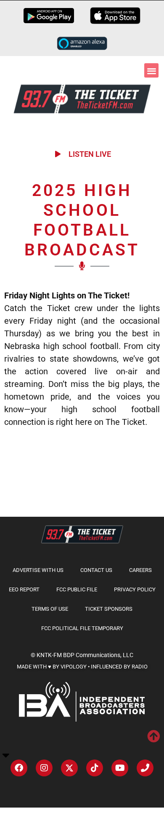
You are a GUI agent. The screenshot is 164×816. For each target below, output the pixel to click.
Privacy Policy (135, 589)
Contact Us (96, 570)
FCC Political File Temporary (82, 628)
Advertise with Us (38, 570)
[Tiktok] (94, 768)
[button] (151, 70)
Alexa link (82, 43)
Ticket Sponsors (108, 609)
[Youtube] (119, 768)
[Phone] (145, 768)
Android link (49, 15)
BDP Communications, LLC (98, 655)
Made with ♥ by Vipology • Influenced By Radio (82, 666)
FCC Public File (76, 589)
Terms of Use (50, 609)
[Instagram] (44, 768)
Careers (140, 570)
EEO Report (24, 589)
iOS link (115, 15)
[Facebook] (19, 768)
